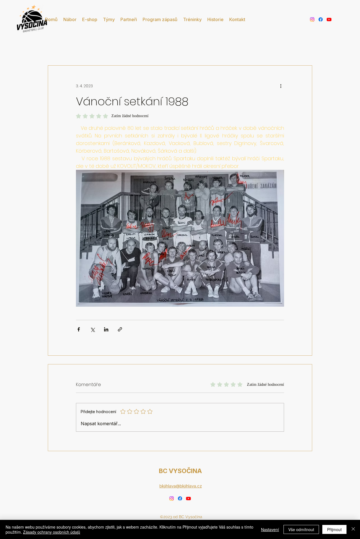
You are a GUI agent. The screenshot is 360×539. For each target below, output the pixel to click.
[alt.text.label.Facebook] (320, 19)
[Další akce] (280, 86)
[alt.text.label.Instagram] (312, 19)
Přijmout (334, 529)
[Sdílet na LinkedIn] (106, 329)
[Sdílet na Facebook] (78, 329)
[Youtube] (329, 19)
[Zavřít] (353, 529)
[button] (109, 19)
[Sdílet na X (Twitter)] (92, 329)
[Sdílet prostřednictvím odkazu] (120, 329)
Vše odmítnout (301, 529)
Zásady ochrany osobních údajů (51, 532)
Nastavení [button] (270, 529)
